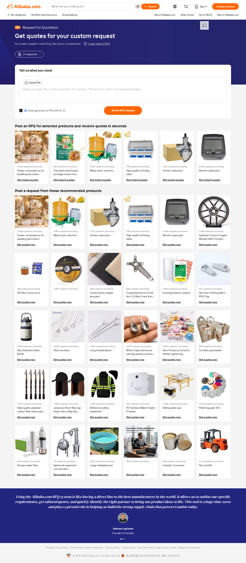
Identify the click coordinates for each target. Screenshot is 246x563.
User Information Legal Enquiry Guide (156, 547)
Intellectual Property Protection (87, 547)
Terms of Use (129, 547)
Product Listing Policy (57, 547)
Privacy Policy (112, 547)
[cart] (186, 7)
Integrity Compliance (189, 547)
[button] (137, 6)
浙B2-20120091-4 (170, 555)
